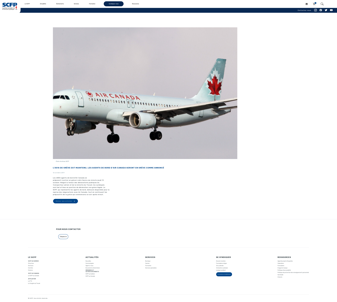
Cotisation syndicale (222, 268)
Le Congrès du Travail (34, 283)
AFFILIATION (32, 279)
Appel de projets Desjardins (285, 261)
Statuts (30, 270)
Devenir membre (221, 261)
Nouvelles (88, 261)
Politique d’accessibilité (284, 270)
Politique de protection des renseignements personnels (293, 272)
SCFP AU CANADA (33, 273)
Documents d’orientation (93, 268)
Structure (31, 263)
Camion (147, 263)
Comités (30, 268)
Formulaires (281, 265)
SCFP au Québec (90, 274)
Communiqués (90, 263)
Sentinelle (280, 275)
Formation (148, 265)
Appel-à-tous (89, 265)
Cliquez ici (63, 236)
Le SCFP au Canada (33, 275)
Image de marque (282, 268)
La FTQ (30, 281)
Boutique (147, 261)
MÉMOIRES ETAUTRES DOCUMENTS (92, 271)
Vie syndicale (220, 265)
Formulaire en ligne (221, 263)
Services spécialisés (151, 268)
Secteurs (30, 265)
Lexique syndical (220, 270)
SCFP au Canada (90, 276)
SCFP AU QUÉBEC (33, 261)
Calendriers (281, 263)
